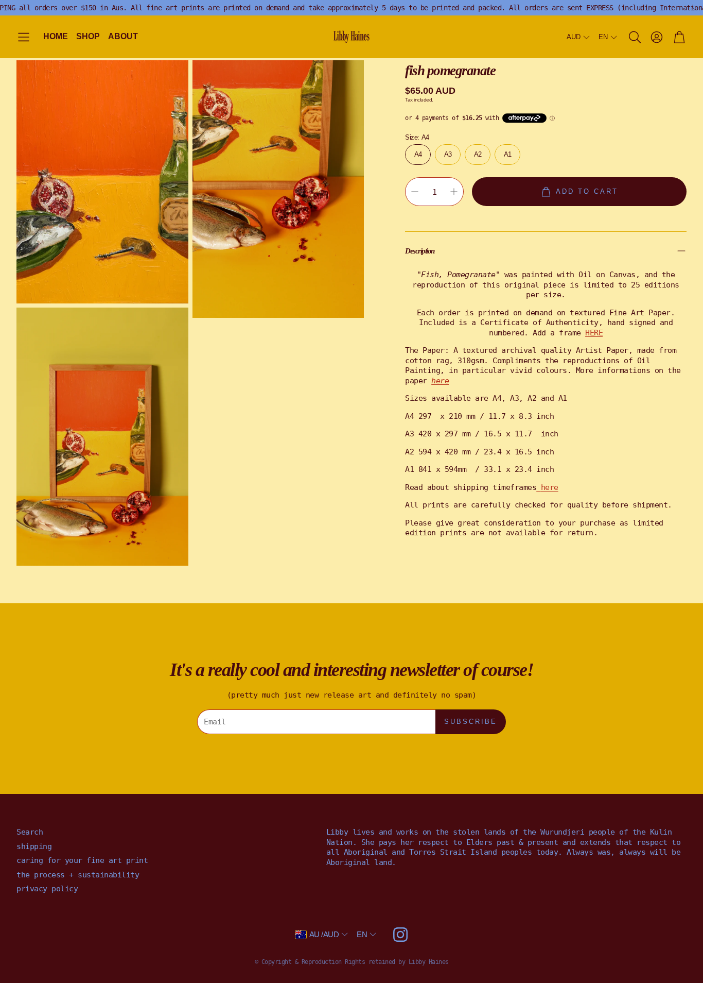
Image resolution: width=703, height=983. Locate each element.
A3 (448, 154)
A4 (418, 154)
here (549, 487)
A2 (478, 154)
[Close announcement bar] (692, 7)
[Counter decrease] (415, 191)
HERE (594, 332)
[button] (23, 37)
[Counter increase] (454, 191)
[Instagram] (400, 934)
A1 (508, 154)
